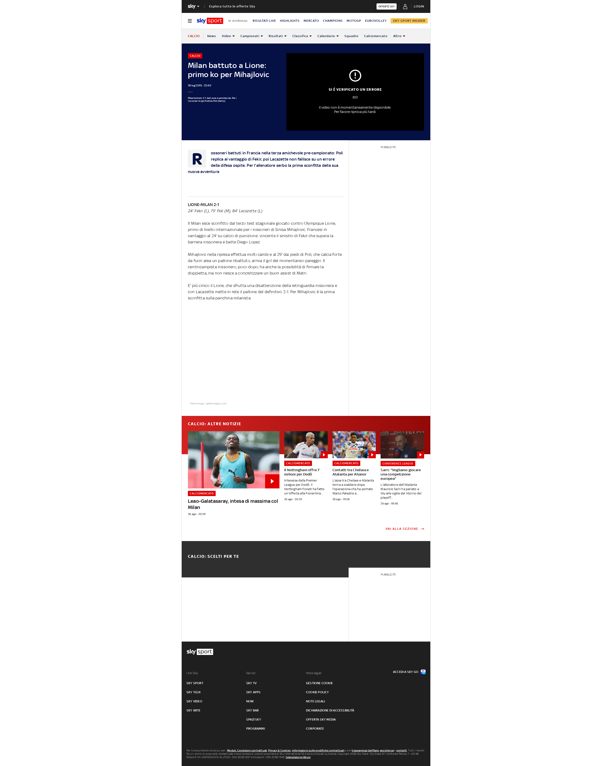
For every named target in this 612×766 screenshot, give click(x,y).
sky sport (194, 683)
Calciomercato (376, 36)
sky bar (252, 710)
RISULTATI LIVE (264, 20)
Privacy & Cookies (279, 750)
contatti (401, 750)
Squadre (351, 36)
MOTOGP (354, 20)
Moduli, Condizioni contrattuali (247, 750)
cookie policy (317, 692)
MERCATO (311, 20)
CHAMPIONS (333, 20)
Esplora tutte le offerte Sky (232, 6)
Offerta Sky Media (321, 719)
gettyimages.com (216, 403)
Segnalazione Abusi (298, 757)
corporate (315, 728)
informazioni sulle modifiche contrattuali (318, 750)
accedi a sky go (405, 672)
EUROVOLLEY (376, 20)
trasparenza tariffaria (365, 750)
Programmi (255, 728)
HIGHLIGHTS (290, 20)
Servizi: (251, 673)
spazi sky (253, 719)
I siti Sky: (192, 673)
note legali (315, 701)
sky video (194, 701)
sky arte (193, 710)
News (211, 36)
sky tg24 (193, 692)
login (419, 6)
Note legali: (314, 673)
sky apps (253, 692)
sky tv (251, 683)
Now (250, 701)
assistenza (387, 750)
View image (197, 403)
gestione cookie (319, 683)
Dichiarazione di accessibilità (330, 710)
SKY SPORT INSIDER (409, 20)
